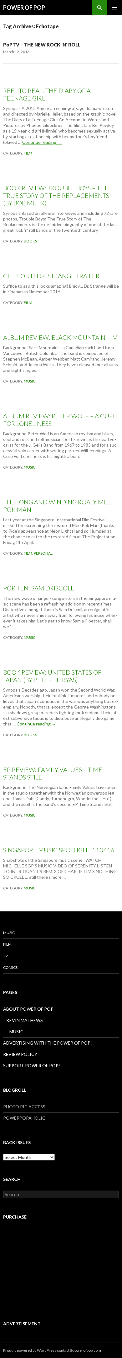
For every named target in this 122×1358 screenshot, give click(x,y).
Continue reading (42, 142)
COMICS (10, 967)
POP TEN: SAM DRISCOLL (38, 588)
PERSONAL (43, 553)
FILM (28, 153)
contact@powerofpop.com (79, 1350)
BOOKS (30, 241)
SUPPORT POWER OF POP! (31, 1065)
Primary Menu (114, 7)
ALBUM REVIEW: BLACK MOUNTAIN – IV (60, 337)
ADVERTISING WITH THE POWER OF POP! (47, 1043)
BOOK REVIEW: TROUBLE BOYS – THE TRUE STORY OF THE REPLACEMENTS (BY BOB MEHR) (56, 195)
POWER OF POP (24, 7)
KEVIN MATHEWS (24, 1020)
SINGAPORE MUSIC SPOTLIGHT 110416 (58, 850)
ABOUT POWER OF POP (28, 1009)
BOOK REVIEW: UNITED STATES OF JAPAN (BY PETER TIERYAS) (52, 675)
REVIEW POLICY (20, 1054)
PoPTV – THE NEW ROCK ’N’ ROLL (41, 44)
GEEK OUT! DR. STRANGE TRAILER (51, 276)
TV (5, 955)
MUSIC (29, 381)
